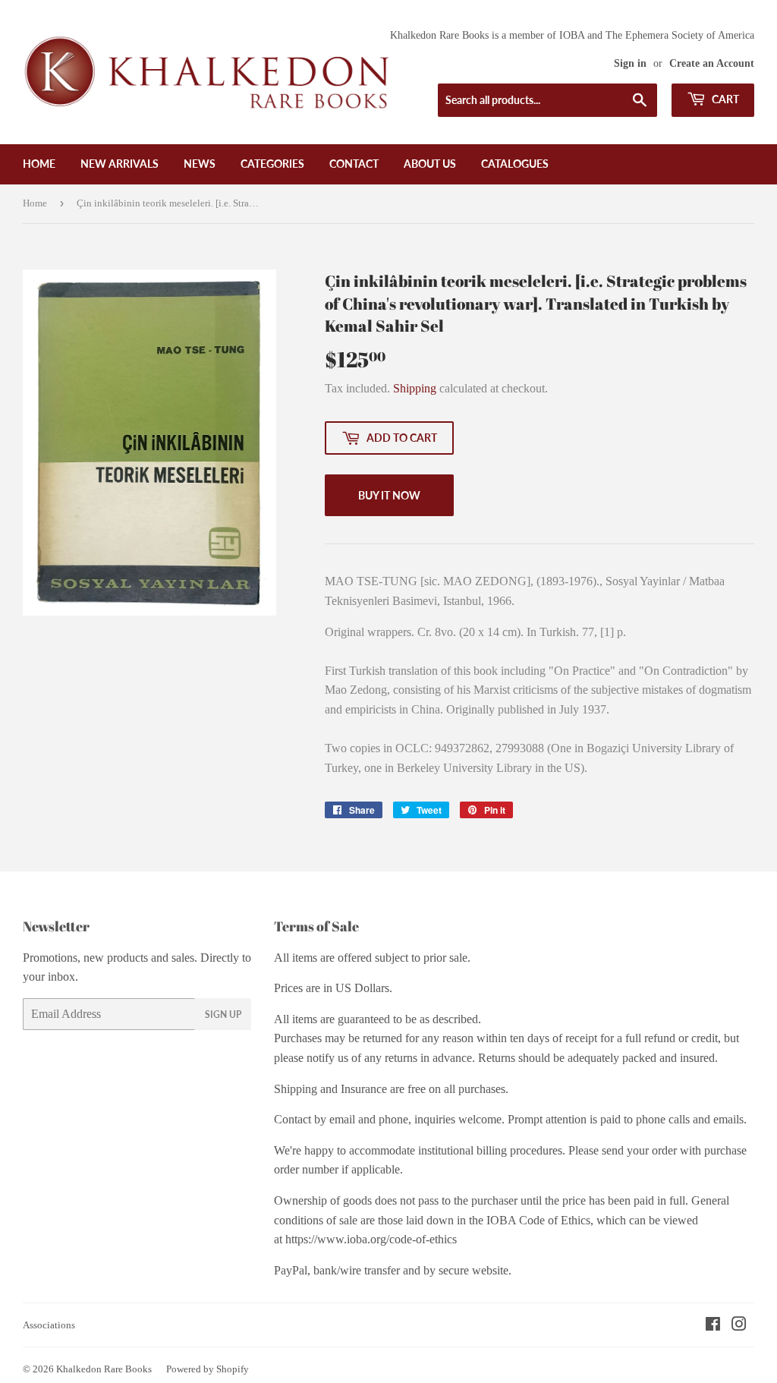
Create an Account (711, 63)
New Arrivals (119, 163)
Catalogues (515, 163)
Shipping (414, 388)
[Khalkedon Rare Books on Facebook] (713, 1325)
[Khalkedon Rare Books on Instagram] (739, 1325)
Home (39, 163)
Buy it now (389, 495)
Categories (272, 163)
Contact (354, 163)
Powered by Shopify (207, 1369)
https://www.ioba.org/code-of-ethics (371, 1239)
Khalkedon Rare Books (104, 1369)
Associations (49, 1325)
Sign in (630, 63)
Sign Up (223, 1014)
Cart (724, 99)
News (199, 163)
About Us (430, 163)
